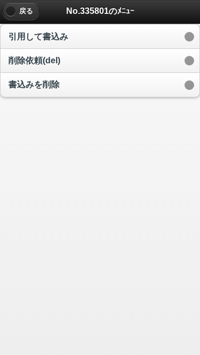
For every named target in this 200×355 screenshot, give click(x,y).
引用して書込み (38, 36)
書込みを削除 (34, 84)
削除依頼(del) (34, 60)
